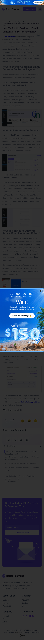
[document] (22, 320)
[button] (42, 291)
